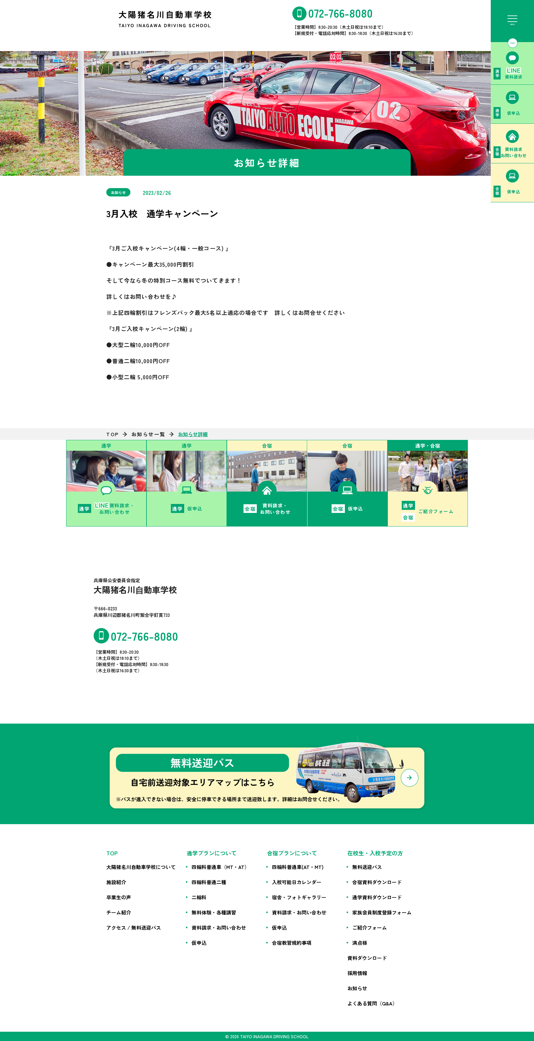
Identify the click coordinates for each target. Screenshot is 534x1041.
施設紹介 (116, 882)
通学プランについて (212, 853)
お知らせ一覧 (148, 434)
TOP (112, 434)
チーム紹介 (118, 912)
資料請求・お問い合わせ (219, 927)
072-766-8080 (340, 13)
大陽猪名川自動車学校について (141, 867)
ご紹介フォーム (369, 927)
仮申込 (199, 942)
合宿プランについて (292, 853)
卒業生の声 (118, 897)
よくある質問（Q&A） (372, 1003)
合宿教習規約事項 (292, 942)
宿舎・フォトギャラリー (299, 897)
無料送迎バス (367, 867)
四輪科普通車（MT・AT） (220, 867)
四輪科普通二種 (209, 882)
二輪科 (199, 897)
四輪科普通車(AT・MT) (298, 867)
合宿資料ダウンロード (377, 882)
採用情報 (357, 973)
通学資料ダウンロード (377, 897)
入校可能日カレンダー (296, 882)
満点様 (359, 942)
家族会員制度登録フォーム (382, 912)
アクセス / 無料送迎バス (133, 927)
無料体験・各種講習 (214, 912)
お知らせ (357, 988)
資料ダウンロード (367, 957)
